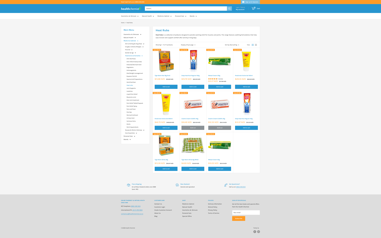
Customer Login (159, 207)
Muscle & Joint (131, 97)
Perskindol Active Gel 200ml (164, 118)
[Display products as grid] (253, 45)
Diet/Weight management (135, 73)
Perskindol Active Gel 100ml (244, 75)
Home (123, 22)
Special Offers (187, 216)
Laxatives (130, 91)
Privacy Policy (212, 210)
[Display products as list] (256, 45)
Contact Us (158, 204)
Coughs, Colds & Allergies (133, 47)
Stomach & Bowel (132, 115)
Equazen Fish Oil (132, 76)
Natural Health (147, 16)
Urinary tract (130, 118)
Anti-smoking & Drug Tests (133, 44)
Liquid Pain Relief (132, 94)
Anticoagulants (131, 70)
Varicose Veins (131, 121)
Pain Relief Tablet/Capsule (135, 103)
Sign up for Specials (251, 2)
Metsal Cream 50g (214, 160)
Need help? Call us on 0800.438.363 (132, 2)
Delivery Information (215, 204)
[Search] (229, 8)
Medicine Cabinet (163, 16)
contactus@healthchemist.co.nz (132, 214)
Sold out (193, 128)
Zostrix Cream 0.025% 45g (189, 118)
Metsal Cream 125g (214, 75)
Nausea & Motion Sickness (133, 130)
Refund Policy (212, 207)
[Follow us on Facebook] (254, 231)
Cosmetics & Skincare (128, 16)
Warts (128, 124)
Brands (192, 16)
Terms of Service (213, 213)
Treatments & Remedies (133, 56)
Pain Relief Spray (132, 106)
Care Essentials (130, 133)
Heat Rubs (130, 22)
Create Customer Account (163, 210)
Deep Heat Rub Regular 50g (244, 118)
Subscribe (238, 218)
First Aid (127, 50)
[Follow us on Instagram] (258, 231)
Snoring (129, 112)
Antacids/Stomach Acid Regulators (134, 66)
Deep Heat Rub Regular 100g (190, 75)
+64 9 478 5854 (137, 210)
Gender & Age (129, 53)
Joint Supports (131, 88)
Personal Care (179, 16)
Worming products (132, 127)
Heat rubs (130, 85)
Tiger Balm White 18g (161, 160)
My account (240, 9)
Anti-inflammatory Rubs (134, 62)
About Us (157, 213)
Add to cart (166, 87)
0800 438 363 (135, 206)
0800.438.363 (241, 187)
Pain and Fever (131, 109)
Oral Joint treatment (133, 100)
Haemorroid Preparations (134, 79)
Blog (155, 216)
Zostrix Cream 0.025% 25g (216, 118)
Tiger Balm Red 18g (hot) (162, 75)
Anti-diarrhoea (131, 59)
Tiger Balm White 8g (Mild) (189, 160)
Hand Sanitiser (131, 82)
